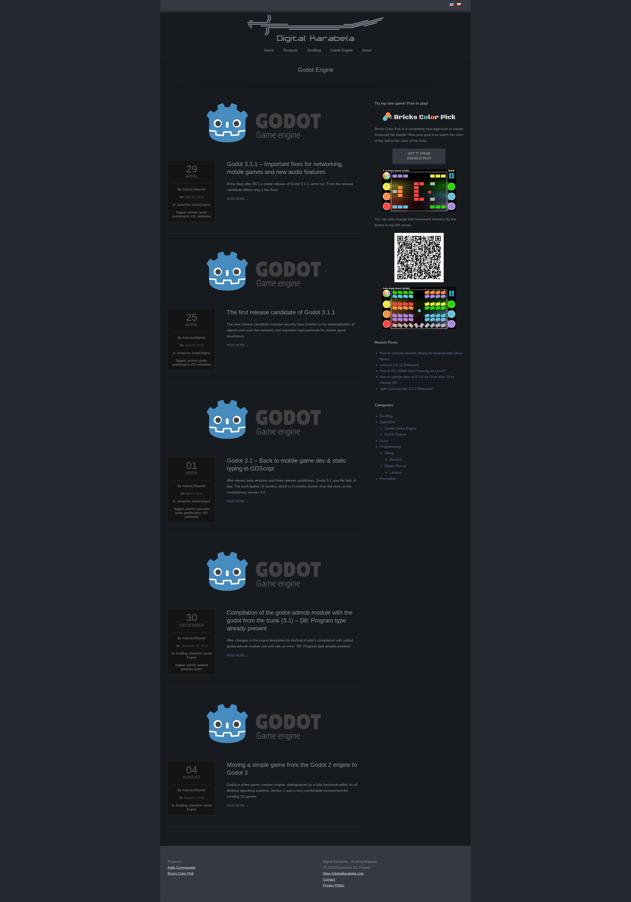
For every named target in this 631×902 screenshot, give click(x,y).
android (192, 212)
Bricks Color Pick (181, 873)
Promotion (388, 479)
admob (191, 665)
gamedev (203, 509)
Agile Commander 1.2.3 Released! (406, 389)
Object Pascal (395, 466)
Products (290, 50)
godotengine (180, 216)
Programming (390, 447)
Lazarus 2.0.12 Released (399, 365)
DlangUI (395, 459)
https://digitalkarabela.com (343, 873)
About (366, 50)
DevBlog (314, 50)
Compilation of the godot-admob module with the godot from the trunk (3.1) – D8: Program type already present (289, 620)
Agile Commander (182, 867)
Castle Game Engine (401, 428)
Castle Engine (341, 50)
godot (203, 212)
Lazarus (395, 472)
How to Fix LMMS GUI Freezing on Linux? (412, 371)
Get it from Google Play (419, 155)
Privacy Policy (333, 885)
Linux (384, 441)
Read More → (237, 199)
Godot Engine (201, 205)
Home (269, 50)
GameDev (183, 205)
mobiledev (204, 216)
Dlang (389, 453)
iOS (193, 216)
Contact (329, 879)
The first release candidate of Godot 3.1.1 (281, 312)
